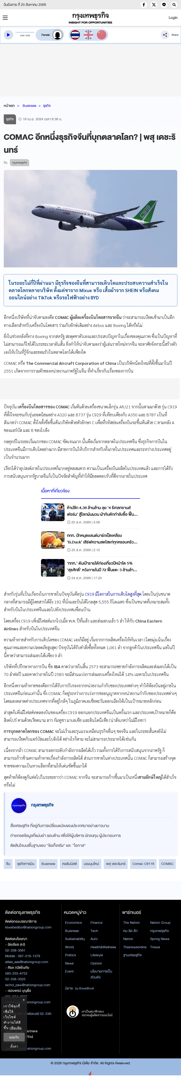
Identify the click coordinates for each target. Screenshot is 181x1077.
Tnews (155, 947)
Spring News (159, 939)
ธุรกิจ (47, 106)
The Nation (131, 923)
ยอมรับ (14, 1037)
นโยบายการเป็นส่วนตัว (101, 974)
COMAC (167, 864)
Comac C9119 (143, 864)
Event (69, 971)
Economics (73, 923)
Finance (96, 923)
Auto (94, 939)
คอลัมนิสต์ (69, 864)
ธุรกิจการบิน (25, 864)
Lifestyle (96, 955)
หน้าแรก (9, 106)
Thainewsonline (135, 947)
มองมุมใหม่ (91, 864)
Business (29, 106)
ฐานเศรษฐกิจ (132, 955)
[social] (143, 4)
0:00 (22, 35)
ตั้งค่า (14, 1046)
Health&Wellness (103, 947)
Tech (94, 931)
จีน (8, 864)
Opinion (96, 963)
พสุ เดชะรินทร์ (115, 864)
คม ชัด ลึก (130, 931)
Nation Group (160, 923)
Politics (70, 955)
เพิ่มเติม (16, 1027)
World (69, 947)
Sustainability (75, 939)
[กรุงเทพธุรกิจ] (90, 17)
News (69, 963)
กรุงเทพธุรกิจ (159, 931)
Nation (128, 939)
